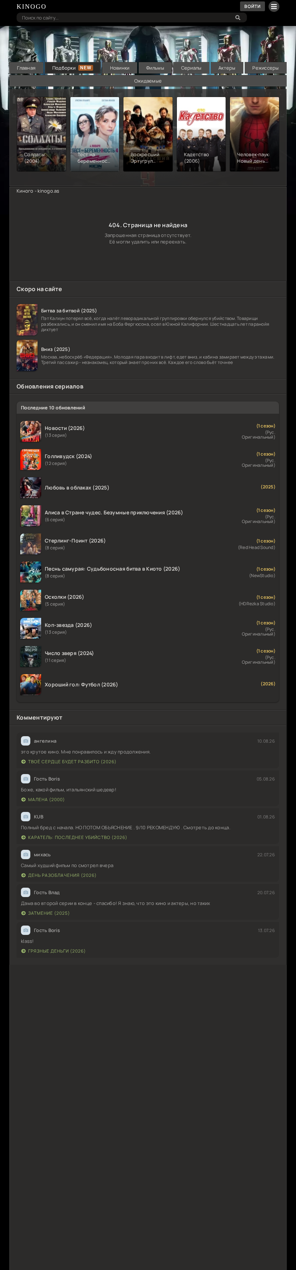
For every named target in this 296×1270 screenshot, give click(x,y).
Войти (252, 6)
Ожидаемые (148, 81)
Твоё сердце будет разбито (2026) (72, 762)
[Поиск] (238, 17)
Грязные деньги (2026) (57, 951)
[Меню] (274, 6)
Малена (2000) (46, 799)
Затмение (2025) (49, 913)
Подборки (63, 68)
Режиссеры (265, 68)
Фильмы (155, 68)
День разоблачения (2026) (62, 875)
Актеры (227, 68)
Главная (26, 68)
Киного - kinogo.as (38, 191)
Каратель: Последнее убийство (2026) (77, 837)
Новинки (120, 68)
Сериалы (191, 68)
